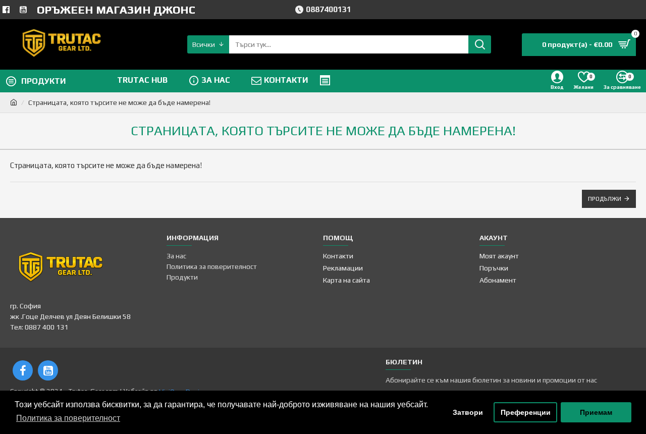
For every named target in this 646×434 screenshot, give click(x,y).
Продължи (604, 198)
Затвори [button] (468, 412)
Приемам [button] (596, 412)
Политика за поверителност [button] (68, 418)
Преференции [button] (526, 412)
